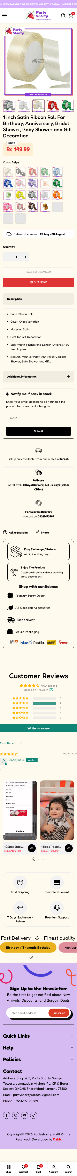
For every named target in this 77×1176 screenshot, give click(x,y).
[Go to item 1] (33, 859)
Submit (38, 431)
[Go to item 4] (46, 957)
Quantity (9, 246)
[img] (9, 754)
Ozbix (57, 1139)
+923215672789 (26, 1101)
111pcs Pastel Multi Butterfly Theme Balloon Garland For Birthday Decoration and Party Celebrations (51, 847)
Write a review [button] (39, 728)
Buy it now (38, 282)
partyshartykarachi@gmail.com (36, 1095)
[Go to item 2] (38, 859)
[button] (21, 703)
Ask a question (18, 532)
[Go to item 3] (43, 859)
